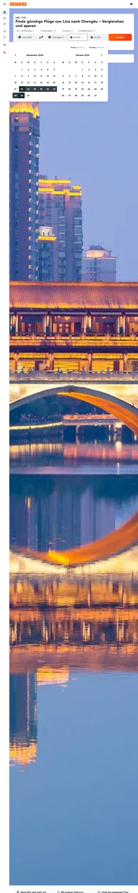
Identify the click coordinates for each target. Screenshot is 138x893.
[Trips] (4, 45)
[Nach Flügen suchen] (4, 12)
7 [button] (15, 76)
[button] (5, 4)
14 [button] (15, 82)
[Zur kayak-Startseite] (18, 4)
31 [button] (95, 95)
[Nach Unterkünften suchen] (4, 18)
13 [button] (54, 76)
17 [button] (35, 82)
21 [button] (15, 89)
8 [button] (22, 76)
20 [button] (54, 82)
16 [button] (28, 82)
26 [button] (47, 89)
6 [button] (54, 69)
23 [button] (28, 89)
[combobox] (67, 30)
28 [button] (15, 95)
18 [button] (41, 82)
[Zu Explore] (4, 31)
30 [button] (28, 95)
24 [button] (35, 89)
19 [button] (48, 82)
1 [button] (21, 69)
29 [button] (22, 95)
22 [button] (22, 89)
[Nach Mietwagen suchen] (4, 23)
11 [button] (41, 76)
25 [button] (41, 89)
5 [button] (47, 69)
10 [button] (35, 76)
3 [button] (34, 69)
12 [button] (48, 76)
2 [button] (28, 69)
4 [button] (41, 69)
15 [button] (22, 82)
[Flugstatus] (4, 37)
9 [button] (28, 76)
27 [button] (54, 89)
